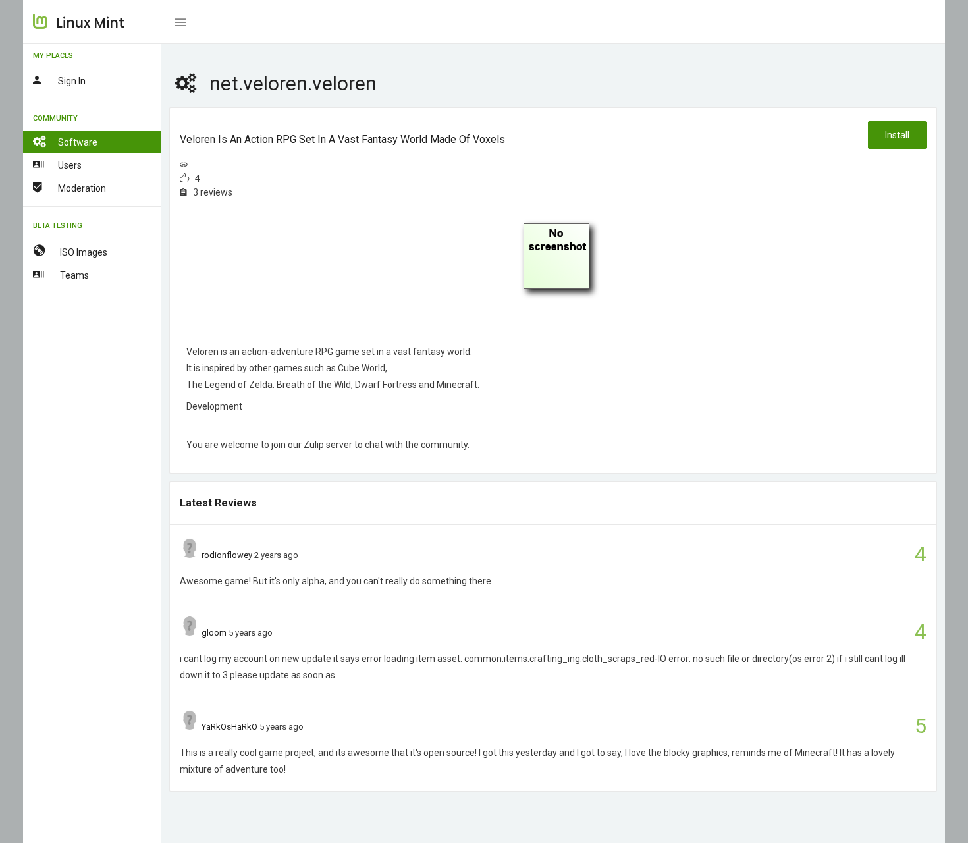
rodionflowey (227, 555)
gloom (214, 633)
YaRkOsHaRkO (229, 727)
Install (897, 135)
